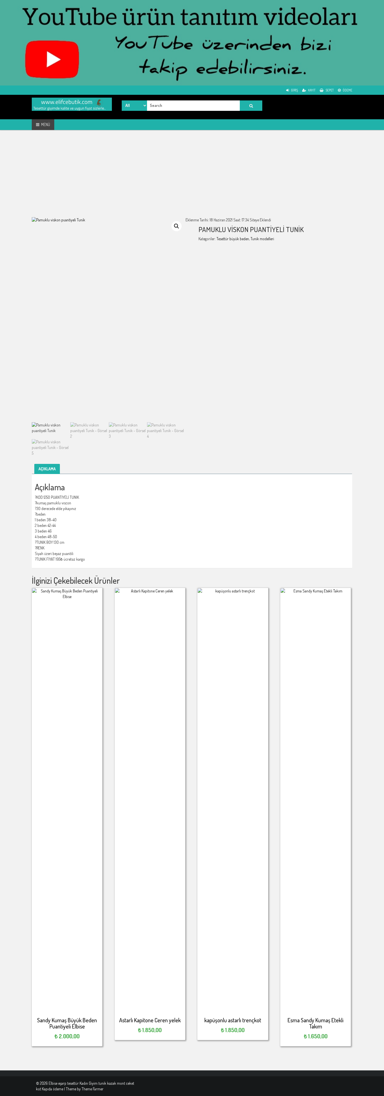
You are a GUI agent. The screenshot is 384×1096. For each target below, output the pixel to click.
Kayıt (311, 90)
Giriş (294, 90)
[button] (176, 226)
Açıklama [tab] (47, 468)
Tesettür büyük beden (232, 238)
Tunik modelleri (262, 238)
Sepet (329, 90)
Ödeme (347, 90)
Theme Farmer (92, 1088)
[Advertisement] (192, 177)
